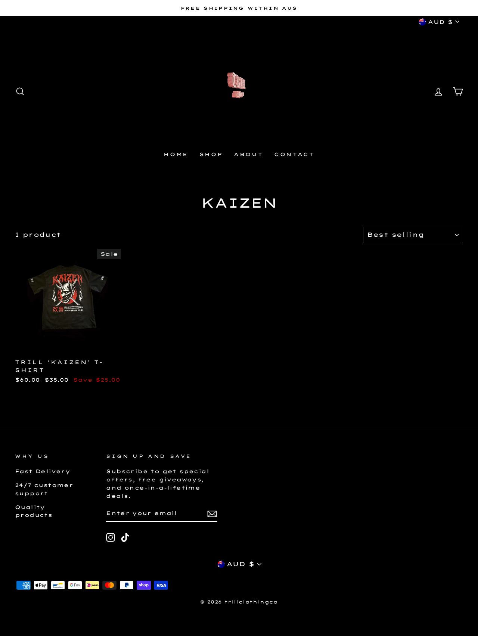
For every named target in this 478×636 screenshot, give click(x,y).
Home (176, 154)
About (248, 154)
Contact (294, 154)
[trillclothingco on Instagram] (110, 537)
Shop (211, 154)
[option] (239, 8)
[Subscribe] (212, 513)
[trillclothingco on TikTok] (125, 537)
